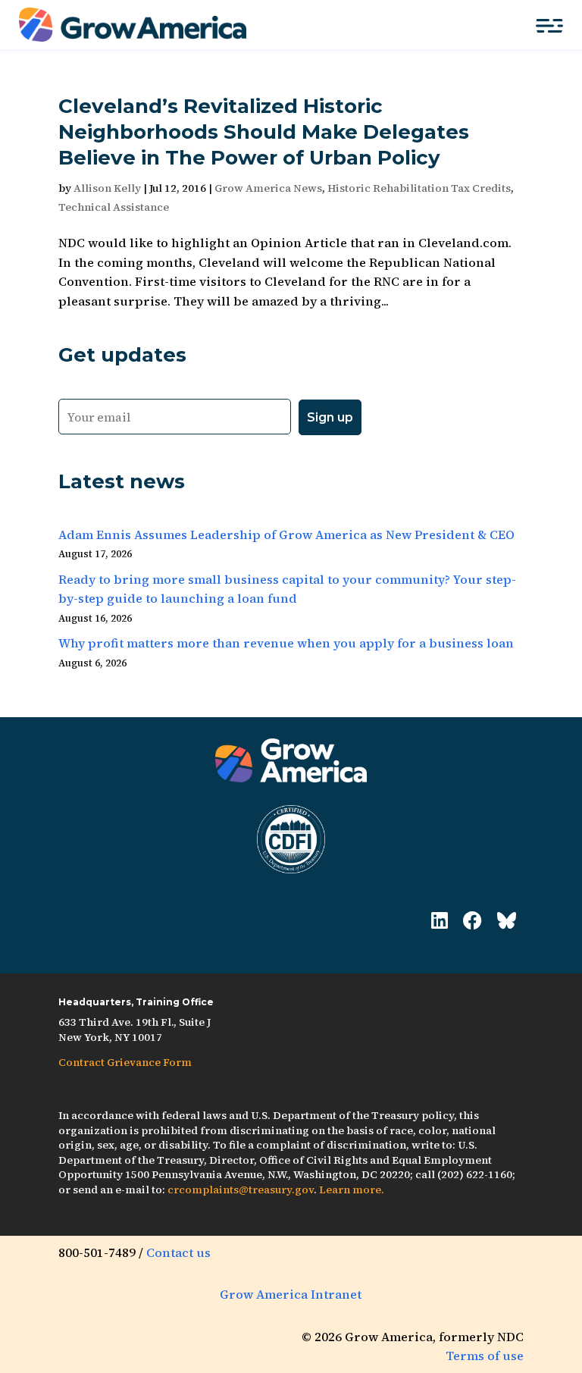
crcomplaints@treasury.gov (240, 1189)
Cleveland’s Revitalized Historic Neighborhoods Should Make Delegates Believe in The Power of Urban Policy (263, 132)
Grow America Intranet (290, 1294)
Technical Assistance (113, 207)
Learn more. (351, 1189)
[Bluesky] (506, 920)
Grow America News (268, 188)
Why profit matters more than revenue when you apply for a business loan (286, 643)
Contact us (178, 1252)
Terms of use (485, 1355)
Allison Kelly (107, 188)
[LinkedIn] (439, 920)
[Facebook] (472, 920)
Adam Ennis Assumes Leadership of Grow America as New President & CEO (286, 534)
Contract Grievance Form (125, 1062)
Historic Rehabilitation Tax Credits (419, 188)
